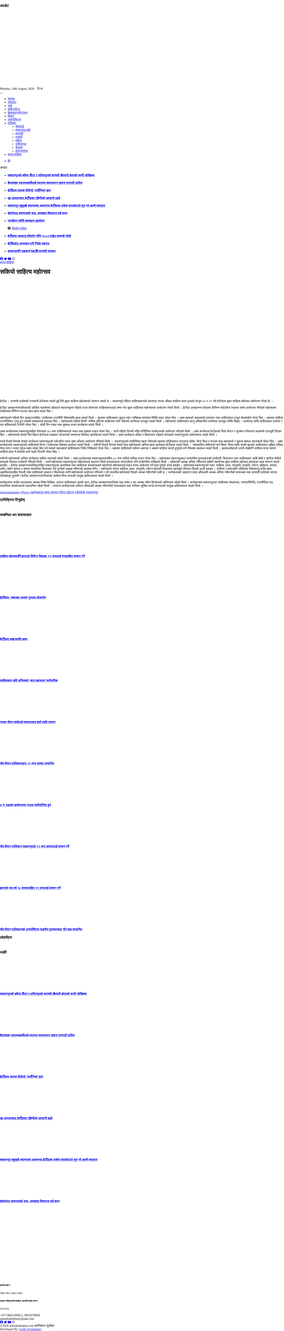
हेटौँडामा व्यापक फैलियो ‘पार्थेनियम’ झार (29, 190)
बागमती (19, 133)
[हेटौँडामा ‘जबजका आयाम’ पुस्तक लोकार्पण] (14, 590)
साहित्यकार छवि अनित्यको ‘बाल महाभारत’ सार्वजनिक (29, 680)
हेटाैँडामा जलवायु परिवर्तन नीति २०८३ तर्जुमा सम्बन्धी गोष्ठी (39, 236)
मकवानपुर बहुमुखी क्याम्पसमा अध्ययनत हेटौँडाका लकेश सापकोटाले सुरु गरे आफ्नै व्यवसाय (56, 205)
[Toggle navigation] (1, 93)
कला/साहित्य (15, 154)
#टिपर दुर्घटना (66, 492)
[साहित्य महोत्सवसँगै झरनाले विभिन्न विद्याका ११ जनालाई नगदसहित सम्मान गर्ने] (14, 548)
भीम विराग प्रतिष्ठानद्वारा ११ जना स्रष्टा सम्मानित (27, 763)
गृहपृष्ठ (11, 98)
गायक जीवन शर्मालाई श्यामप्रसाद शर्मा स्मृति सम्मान (27, 722)
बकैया (18, 140)
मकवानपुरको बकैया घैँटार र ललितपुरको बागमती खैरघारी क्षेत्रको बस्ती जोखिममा (51, 175)
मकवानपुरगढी (22, 130)
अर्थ (10, 105)
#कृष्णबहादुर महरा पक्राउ (44, 492)
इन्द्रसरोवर (21, 151)
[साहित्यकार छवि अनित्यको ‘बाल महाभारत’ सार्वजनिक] (14, 673)
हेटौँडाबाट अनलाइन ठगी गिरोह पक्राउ (28, 243)
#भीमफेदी (80, 492)
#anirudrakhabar (10, 492)
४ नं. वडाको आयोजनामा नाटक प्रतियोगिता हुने (25, 805)
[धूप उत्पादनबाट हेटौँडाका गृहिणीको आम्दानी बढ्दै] (14, 1110)
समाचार (12, 102)
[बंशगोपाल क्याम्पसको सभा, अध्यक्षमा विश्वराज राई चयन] (14, 1193)
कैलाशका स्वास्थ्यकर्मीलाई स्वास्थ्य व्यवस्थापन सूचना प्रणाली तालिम (45, 182)
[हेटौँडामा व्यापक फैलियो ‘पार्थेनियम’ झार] (14, 1069)
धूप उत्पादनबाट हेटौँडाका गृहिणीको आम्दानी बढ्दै (34, 198)
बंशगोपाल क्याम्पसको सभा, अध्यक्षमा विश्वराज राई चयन (37, 213)
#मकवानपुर (92, 492)
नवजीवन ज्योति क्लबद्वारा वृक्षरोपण (26, 220)
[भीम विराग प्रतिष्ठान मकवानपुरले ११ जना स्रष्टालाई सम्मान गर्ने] (14, 838)
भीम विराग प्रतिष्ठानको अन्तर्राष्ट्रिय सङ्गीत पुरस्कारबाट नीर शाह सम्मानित (41, 929)
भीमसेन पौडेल (19, 228)
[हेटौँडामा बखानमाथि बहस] (14, 631)
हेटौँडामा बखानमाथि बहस (13, 639)
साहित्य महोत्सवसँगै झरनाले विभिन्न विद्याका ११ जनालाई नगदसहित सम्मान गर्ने (42, 556)
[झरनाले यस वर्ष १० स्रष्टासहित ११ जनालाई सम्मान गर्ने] (14, 880)
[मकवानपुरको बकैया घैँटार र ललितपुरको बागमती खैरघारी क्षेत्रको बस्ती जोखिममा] (14, 986)
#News (25, 492)
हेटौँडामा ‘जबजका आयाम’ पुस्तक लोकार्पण (23, 597)
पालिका (12, 123)
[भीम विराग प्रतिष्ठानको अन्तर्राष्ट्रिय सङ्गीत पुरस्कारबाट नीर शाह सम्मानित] (14, 921)
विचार (11, 116)
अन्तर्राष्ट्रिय (14, 119)
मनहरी (18, 137)
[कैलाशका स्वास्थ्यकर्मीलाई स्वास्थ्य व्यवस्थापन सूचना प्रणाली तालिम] (14, 1027)
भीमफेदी (19, 126)
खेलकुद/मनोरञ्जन (17, 112)
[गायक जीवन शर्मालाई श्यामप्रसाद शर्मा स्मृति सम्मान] (14, 714)
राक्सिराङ (20, 144)
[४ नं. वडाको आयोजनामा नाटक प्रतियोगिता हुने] (14, 797)
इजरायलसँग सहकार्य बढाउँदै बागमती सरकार (32, 251)
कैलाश (19, 147)
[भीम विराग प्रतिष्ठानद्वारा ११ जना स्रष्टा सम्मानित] (14, 756)
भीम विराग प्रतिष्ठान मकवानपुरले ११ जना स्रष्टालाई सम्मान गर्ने (34, 846)
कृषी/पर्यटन (14, 109)
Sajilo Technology (30, 1329)
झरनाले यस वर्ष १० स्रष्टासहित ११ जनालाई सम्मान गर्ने (30, 888)
